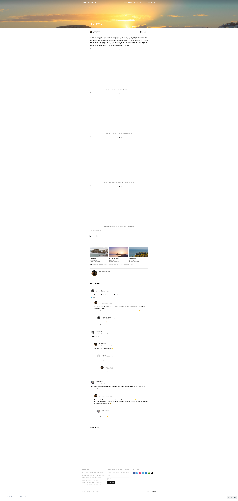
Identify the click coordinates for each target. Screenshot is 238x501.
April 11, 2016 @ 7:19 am (100, 291)
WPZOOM (154, 491)
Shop (144, 2)
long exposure (107, 264)
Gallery (135, 2)
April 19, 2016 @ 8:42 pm (101, 383)
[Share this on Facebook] (140, 32)
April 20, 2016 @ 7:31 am (104, 396)
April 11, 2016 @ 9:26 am (103, 345)
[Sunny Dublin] (138, 252)
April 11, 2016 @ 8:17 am (100, 333)
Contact (148, 2)
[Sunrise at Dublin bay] (118, 252)
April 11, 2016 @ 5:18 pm (106, 356)
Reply (107, 291)
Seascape (121, 264)
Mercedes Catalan (89, 3)
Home (125, 2)
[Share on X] (143, 32)
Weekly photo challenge (95, 230)
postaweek (116, 264)
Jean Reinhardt (99, 381)
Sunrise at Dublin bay (115, 258)
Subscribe (111, 482)
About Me (130, 2)
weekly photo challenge (129, 264)
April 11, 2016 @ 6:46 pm (110, 368)
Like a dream (93, 258)
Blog (140, 2)
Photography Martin (100, 290)
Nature (111, 264)
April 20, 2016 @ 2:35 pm (107, 411)
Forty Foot (106, 37)
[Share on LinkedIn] (146, 32)
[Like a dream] (99, 252)
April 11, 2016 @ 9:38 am (107, 318)
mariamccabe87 (99, 331)
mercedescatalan (96, 31)
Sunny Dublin (132, 258)
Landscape (101, 264)
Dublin (93, 264)
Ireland (96, 264)
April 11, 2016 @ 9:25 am (103, 303)
